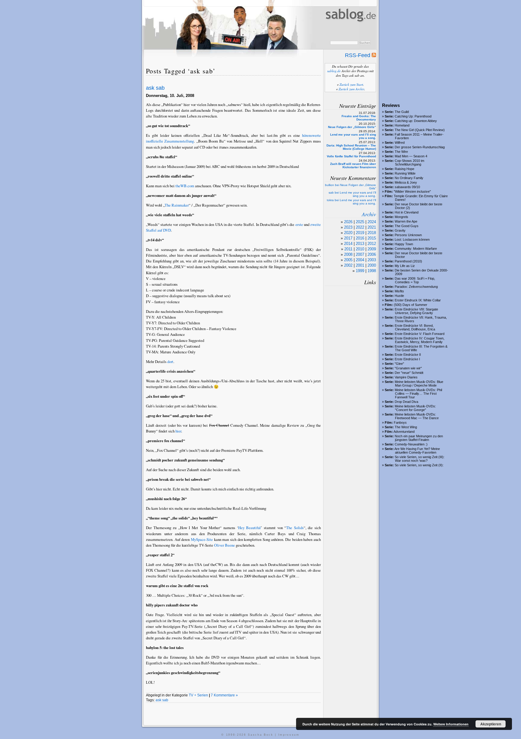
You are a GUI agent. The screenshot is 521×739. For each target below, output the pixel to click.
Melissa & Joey (406, 182)
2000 (372, 265)
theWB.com (184, 185)
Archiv (369, 214)
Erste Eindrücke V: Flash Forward (419, 334)
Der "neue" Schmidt (409, 372)
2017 (348, 238)
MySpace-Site (202, 539)
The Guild (402, 112)
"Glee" (399, 363)
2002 (348, 265)
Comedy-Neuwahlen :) (411, 444)
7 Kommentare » (224, 695)
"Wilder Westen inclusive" (412, 191)
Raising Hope (404, 169)
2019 (360, 232)
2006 (372, 254)
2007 (360, 254)
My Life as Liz (405, 266)
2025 (360, 222)
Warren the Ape (406, 221)
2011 (348, 249)
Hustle (399, 295)
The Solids (295, 527)
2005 (348, 260)
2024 (372, 222)
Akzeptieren (490, 724)
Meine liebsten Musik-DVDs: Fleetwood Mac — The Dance (417, 416)
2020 (348, 232)
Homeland (402, 125)
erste (299, 224)
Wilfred (400, 142)
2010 (360, 249)
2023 (348, 227)
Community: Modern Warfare (416, 248)
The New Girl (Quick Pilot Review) (420, 130)
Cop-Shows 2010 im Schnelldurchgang (409, 162)
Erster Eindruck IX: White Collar (418, 300)
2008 (348, 254)
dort (170, 361)
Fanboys (400, 422)
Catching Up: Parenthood (413, 116)
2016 (360, 238)
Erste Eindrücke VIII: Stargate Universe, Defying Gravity (416, 311)
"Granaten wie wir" (408, 368)
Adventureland (404, 431)
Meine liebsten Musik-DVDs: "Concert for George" (415, 408)
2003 (372, 260)
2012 (372, 243)
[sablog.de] (350, 27)
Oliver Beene (224, 545)
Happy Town (404, 244)
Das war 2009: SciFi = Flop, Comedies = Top (415, 280)
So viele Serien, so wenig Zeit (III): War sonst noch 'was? (419, 458)
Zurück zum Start (351, 84)
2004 (360, 260)
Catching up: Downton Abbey (416, 121)
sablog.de (334, 71)
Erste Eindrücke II (408, 354)
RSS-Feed (358, 55)
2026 (348, 222)
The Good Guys (406, 226)
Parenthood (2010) (408, 261)
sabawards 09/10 (407, 187)
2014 (348, 243)
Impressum (289, 734)
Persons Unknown (408, 235)
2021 (372, 227)
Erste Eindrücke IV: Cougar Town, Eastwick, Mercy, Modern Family (419, 340)
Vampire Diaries (406, 377)
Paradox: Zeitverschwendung (416, 286)
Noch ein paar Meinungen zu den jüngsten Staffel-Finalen (419, 438)
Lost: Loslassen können (412, 239)
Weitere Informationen (451, 724)
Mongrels (401, 217)
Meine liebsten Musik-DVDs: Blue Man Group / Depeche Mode (419, 383)
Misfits (399, 291)
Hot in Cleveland (406, 212)
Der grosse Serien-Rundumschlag (420, 147)
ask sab (155, 88)
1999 (360, 270)
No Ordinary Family (409, 178)
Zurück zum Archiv (351, 89)
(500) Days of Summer (410, 305)
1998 (372, 270)
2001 (360, 265)
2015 (372, 238)
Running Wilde (405, 173)
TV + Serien (198, 695)
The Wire (401, 151)
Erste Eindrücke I (407, 359)
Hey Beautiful (249, 527)
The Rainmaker (177, 205)
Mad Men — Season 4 (411, 156)
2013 (360, 243)
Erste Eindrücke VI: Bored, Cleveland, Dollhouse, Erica (415, 327)
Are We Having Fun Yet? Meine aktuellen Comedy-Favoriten (417, 450)
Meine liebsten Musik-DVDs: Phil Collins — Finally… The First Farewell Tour (418, 393)
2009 (372, 249)
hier (178, 431)
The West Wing (406, 427)
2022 (360, 227)
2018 (372, 232)
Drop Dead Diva (406, 401)
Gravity (400, 230)
